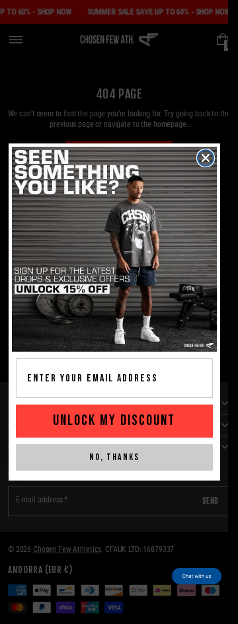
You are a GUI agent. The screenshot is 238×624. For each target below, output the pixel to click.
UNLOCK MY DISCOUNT (114, 421)
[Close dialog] (206, 158)
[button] (196, 576)
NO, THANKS (114, 457)
